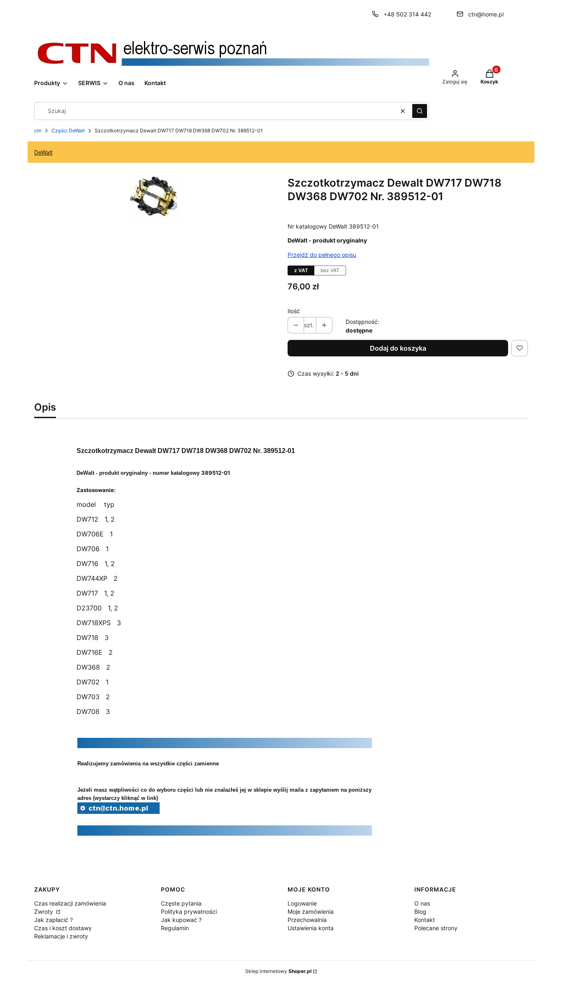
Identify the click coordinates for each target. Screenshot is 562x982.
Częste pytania (181, 903)
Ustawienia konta (311, 927)
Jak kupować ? (181, 919)
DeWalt (43, 152)
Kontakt (424, 919)
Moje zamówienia (311, 911)
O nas (422, 903)
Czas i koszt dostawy (63, 927)
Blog (420, 911)
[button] (419, 111)
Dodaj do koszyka (398, 348)
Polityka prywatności (189, 911)
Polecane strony (435, 927)
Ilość (294, 310)
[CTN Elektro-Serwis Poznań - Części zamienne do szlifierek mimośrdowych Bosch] (118, 811)
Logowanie (302, 903)
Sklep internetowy (278, 971)
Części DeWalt (68, 130)
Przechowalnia (307, 919)
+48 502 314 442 (407, 14)
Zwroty (44, 911)
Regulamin (175, 927)
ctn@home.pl (486, 14)
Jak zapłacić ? (53, 919)
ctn (38, 130)
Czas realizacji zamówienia (70, 903)
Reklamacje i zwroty (61, 936)
